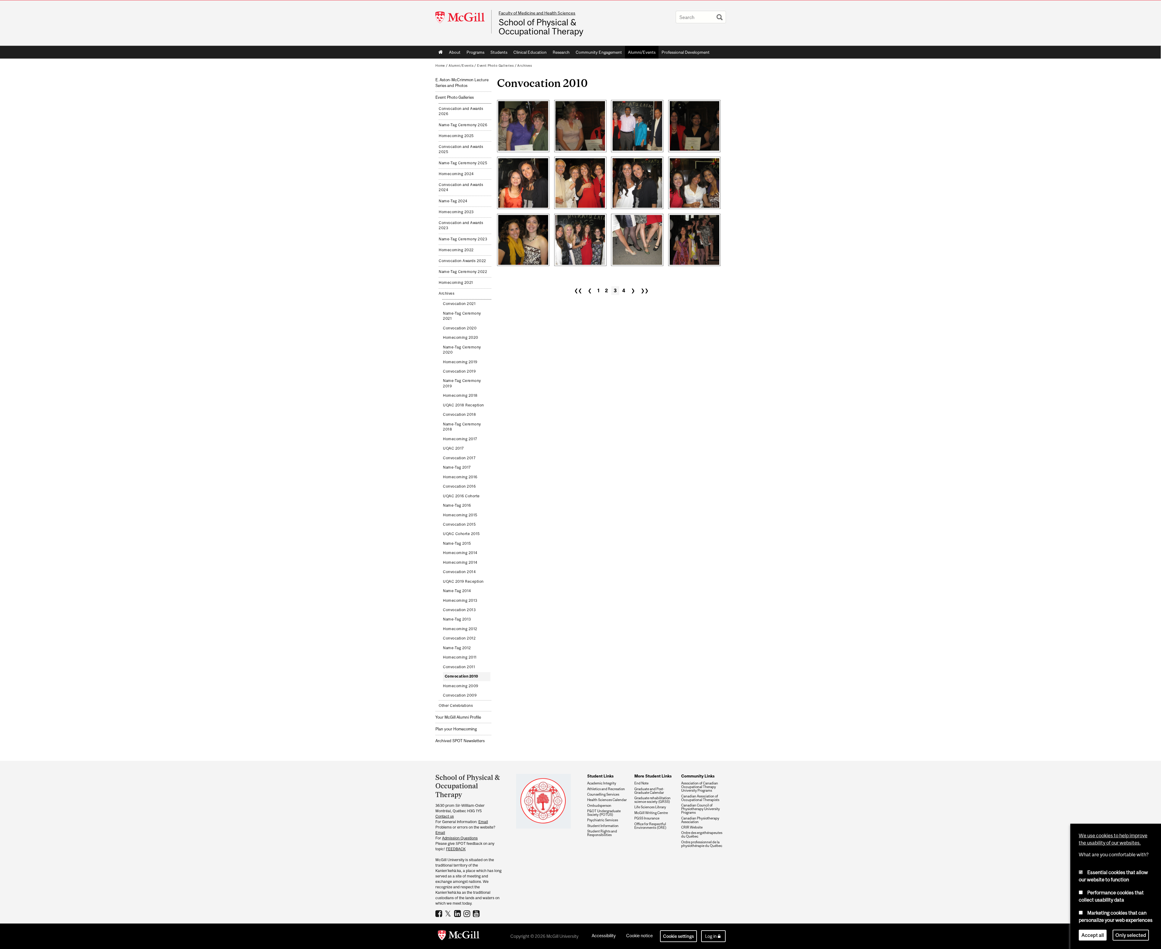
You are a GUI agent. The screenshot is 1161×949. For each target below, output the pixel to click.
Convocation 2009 (459, 695)
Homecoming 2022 (456, 250)
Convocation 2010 (461, 676)
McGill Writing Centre (651, 813)
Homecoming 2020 (460, 337)
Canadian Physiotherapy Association (700, 820)
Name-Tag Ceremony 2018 (462, 427)
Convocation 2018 (459, 414)
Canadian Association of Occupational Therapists (700, 798)
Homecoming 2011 (460, 657)
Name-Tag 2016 (457, 505)
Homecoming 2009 (460, 686)
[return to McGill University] (458, 936)
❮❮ (578, 290)
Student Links (600, 776)
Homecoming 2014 (460, 553)
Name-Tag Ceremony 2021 (462, 316)
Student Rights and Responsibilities (602, 833)
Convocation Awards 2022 (462, 261)
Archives (524, 65)
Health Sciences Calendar (607, 800)
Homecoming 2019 (460, 362)
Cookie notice (639, 935)
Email (483, 821)
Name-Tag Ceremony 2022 (463, 272)
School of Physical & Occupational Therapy (541, 27)
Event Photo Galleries (495, 65)
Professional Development (686, 52)
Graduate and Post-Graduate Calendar (649, 790)
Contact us (444, 816)
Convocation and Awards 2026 (461, 111)
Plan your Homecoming (456, 729)
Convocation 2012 (459, 638)
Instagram (467, 913)
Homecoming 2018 (460, 395)
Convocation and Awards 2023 (461, 225)
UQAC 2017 (453, 448)
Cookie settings (678, 936)
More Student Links (653, 776)
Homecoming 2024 (456, 174)
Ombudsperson (599, 805)
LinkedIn (458, 913)
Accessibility (604, 935)
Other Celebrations (456, 706)
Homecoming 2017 (460, 439)
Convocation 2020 (459, 328)
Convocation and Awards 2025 (461, 149)
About (454, 52)
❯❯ (645, 290)
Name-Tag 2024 (453, 201)
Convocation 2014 (459, 572)
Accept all (1092, 935)
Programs (475, 52)
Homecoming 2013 (460, 600)
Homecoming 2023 (456, 212)
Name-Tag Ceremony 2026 (463, 125)
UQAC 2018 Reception (463, 405)
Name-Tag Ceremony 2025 (463, 163)
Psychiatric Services (602, 820)
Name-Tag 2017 (457, 467)
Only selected (1130, 935)
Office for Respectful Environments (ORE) (650, 825)
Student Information (603, 826)
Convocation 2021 (459, 304)
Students (498, 52)
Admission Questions (460, 838)
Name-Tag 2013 (457, 619)
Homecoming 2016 (460, 477)
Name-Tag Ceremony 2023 (463, 239)
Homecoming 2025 (456, 136)
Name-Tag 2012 (457, 648)
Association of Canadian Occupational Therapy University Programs (699, 786)
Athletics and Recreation (606, 789)
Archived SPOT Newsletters (460, 741)
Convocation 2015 (459, 524)
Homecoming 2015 (460, 515)
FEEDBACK (456, 849)
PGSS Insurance (646, 818)
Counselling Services (603, 794)
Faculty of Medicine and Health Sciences (537, 13)
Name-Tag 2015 (457, 543)
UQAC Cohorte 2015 (461, 534)
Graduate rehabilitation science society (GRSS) (652, 799)
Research (561, 52)
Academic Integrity (601, 783)
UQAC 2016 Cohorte (461, 496)
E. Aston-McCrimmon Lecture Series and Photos (462, 83)
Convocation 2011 (459, 667)
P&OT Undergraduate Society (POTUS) (604, 812)
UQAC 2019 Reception (463, 581)
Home (440, 52)
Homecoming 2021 (456, 283)
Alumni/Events (641, 52)
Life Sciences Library (650, 807)
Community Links (697, 776)
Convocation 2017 (459, 458)
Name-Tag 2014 (457, 591)
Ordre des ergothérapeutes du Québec (701, 834)
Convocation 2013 (459, 610)
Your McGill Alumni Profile (458, 717)
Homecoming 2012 (460, 629)
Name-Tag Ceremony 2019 (462, 383)
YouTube (477, 913)
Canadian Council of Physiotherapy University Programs (700, 808)
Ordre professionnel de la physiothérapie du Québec (701, 844)
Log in (711, 936)
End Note (641, 783)
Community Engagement (599, 52)
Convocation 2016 (459, 486)
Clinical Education (530, 52)
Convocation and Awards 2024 (461, 187)
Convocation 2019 (459, 371)
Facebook (439, 913)
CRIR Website (692, 827)
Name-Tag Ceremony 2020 (462, 350)
